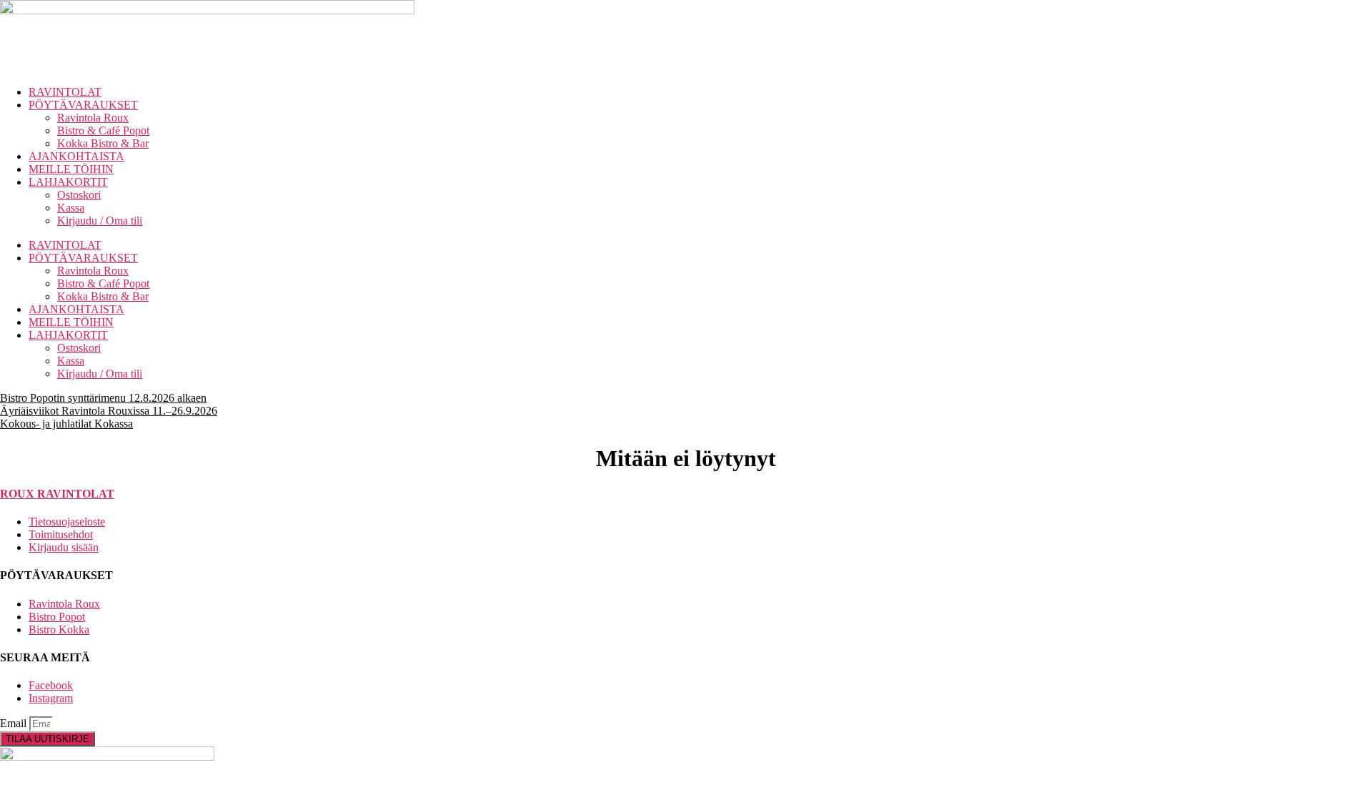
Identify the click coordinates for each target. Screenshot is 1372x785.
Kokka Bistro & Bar (103, 143)
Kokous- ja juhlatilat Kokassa (66, 424)
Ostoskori (79, 195)
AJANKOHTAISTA (76, 156)
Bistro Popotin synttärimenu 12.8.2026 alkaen (103, 398)
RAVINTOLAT (65, 92)
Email (14, 723)
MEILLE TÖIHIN (71, 169)
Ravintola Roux (93, 118)
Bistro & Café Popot (103, 130)
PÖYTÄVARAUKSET (83, 105)
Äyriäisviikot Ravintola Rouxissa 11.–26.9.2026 (108, 411)
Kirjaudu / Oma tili (99, 220)
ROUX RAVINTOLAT (57, 494)
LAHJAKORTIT (68, 182)
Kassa (70, 208)
